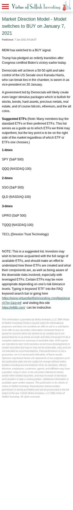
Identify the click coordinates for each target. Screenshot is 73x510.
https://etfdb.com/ (13, 307)
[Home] (36, 7)
